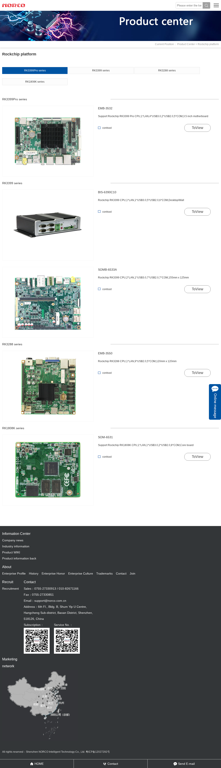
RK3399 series (101, 70)
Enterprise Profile (14, 573)
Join (132, 573)
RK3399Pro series (35, 70)
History (33, 573)
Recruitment (10, 588)
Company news (12, 540)
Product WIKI (11, 552)
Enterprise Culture (80, 573)
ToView (197, 128)
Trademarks (104, 573)
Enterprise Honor (53, 573)
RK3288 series (167, 70)
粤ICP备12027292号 (98, 751)
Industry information (15, 546)
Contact (121, 573)
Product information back (19, 558)
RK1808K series (34, 81)
